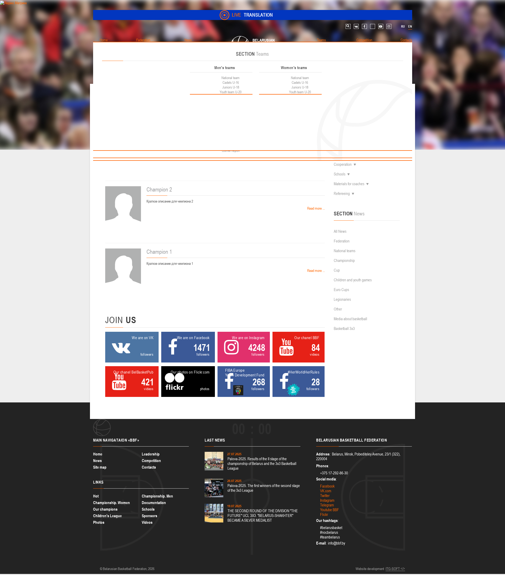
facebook (364, 26)
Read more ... (315, 208)
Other (338, 309)
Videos (147, 522)
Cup (337, 270)
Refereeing (342, 193)
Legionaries (342, 299)
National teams (344, 250)
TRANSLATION (252, 15)
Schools (339, 174)
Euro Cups (341, 289)
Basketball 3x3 (344, 328)
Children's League (107, 516)
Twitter (325, 495)
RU (403, 26)
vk (356, 26)
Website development (370, 569)
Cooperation (343, 164)
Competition (151, 460)
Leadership (151, 454)
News (97, 460)
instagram (388, 26)
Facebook (327, 486)
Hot (96, 496)
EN (410, 26)
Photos (98, 522)
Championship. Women (111, 502)
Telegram (327, 505)
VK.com (325, 491)
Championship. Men (157, 496)
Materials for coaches (349, 184)
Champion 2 (159, 189)
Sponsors (149, 516)
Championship (344, 260)
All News (340, 231)
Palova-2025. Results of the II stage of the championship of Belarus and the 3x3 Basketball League (262, 463)
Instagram (327, 500)
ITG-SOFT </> (395, 569)
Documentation (154, 502)
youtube (380, 26)
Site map (100, 467)
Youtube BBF (329, 509)
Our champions (105, 509)
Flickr (324, 514)
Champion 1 (159, 251)
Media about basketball (350, 319)
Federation (342, 241)
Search (348, 26)
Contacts (149, 467)
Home (97, 454)
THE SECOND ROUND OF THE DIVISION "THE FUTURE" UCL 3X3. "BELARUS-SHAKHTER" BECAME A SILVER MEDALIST (263, 515)
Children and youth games (353, 280)
